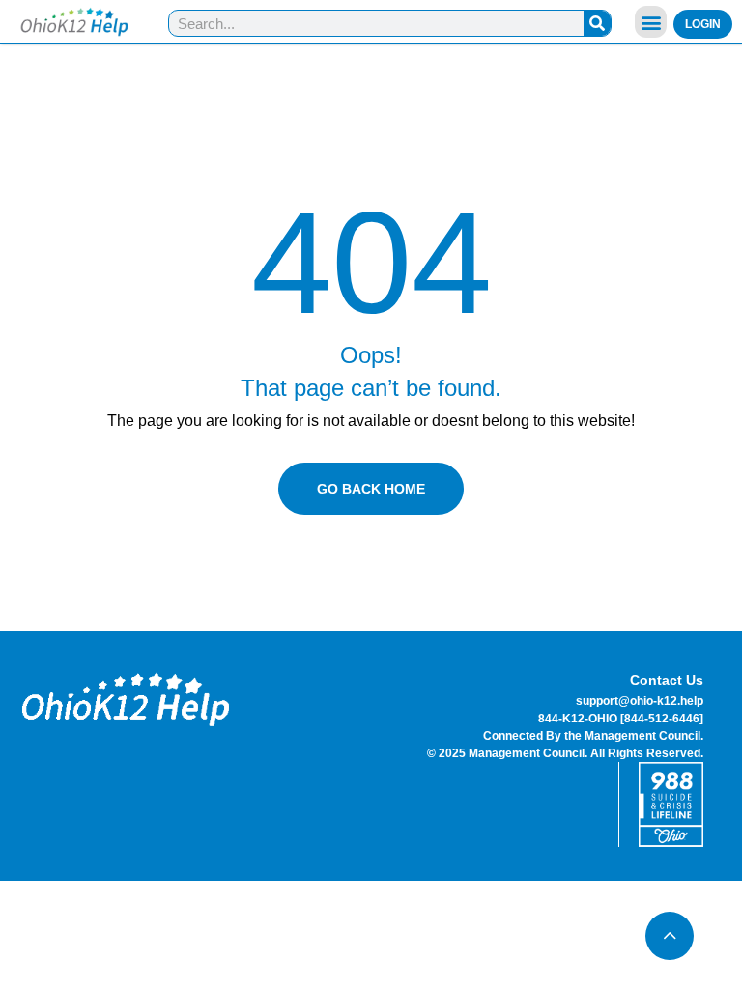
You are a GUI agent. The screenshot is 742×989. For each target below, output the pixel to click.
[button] (651, 22)
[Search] (597, 23)
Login (703, 24)
